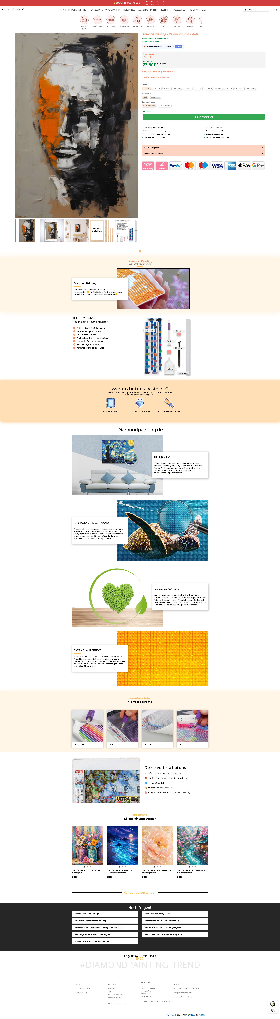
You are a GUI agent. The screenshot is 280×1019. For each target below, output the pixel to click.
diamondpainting (186, 993)
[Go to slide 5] (90, 866)
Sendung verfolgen (81, 993)
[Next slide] (135, 230)
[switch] (273, 1010)
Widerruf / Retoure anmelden (118, 1004)
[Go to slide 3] (87, 866)
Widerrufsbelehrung (114, 998)
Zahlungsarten (113, 1001)
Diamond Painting (187, 997)
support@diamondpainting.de (189, 988)
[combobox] (256, 10)
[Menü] (276, 1001)
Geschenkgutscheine (82, 988)
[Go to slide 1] (84, 866)
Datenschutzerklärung (115, 995)
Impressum (111, 988)
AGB (109, 991)
